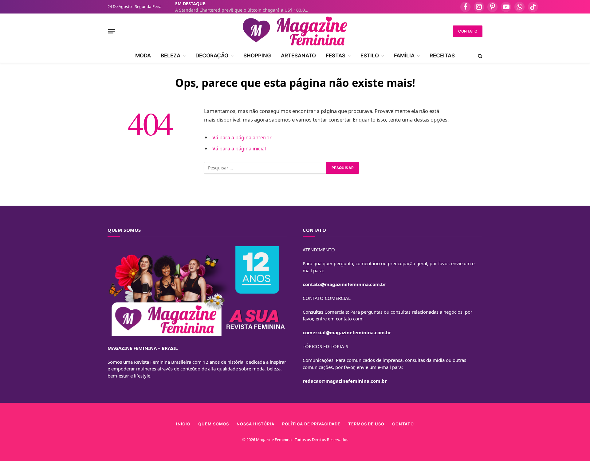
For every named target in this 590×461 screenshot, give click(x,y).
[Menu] (111, 31)
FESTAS (335, 55)
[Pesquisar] (479, 56)
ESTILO (369, 55)
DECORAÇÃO (211, 55)
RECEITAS (442, 55)
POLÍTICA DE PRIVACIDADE (311, 423)
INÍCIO (183, 423)
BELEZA (170, 55)
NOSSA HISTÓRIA (255, 423)
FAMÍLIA (404, 55)
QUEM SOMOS (213, 423)
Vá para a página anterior (242, 137)
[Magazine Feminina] (295, 31)
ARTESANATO (298, 55)
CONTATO (467, 31)
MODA (143, 55)
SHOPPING (257, 55)
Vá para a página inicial (239, 148)
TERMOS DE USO (366, 423)
